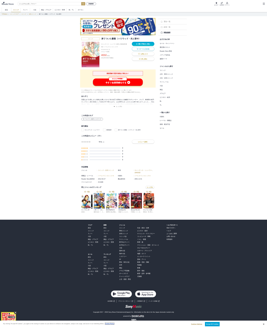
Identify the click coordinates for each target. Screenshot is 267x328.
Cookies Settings (196, 324)
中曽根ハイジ (134, 212)
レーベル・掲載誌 (165, 120)
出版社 (162, 116)
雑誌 (161, 89)
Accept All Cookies (212, 324)
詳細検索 (91, 3)
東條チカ (120, 212)
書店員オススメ (165, 47)
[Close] (263, 324)
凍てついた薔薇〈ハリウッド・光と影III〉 (130, 130)
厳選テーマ (163, 59)
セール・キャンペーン (167, 43)
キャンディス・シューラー (92, 130)
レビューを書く (105, 51)
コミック (23, 14)
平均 (100, 142)
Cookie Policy (109, 323)
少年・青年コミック (166, 74)
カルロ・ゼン (128, 212)
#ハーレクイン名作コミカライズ (92, 119)
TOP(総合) (5, 14)
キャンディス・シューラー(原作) (110, 44)
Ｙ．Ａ (101, 212)
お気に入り (144, 54)
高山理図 (112, 212)
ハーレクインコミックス (111, 47)
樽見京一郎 (146, 212)
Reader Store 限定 (166, 51)
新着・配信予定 (165, 124)
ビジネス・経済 (165, 97)
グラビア (163, 93)
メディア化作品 (165, 55)
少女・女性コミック (166, 78)
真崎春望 (108, 130)
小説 (161, 86)
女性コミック (32, 14)
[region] (133, 324)
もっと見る (119, 106)
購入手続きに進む (144, 44)
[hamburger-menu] (263, 3)
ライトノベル (164, 82)
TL (161, 105)
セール (162, 128)
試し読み (144, 59)
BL (161, 101)
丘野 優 (141, 212)
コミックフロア (14, 14)
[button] (154, 301)
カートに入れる (144, 49)
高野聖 (108, 212)
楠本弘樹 (96, 212)
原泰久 (83, 212)
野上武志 (152, 212)
